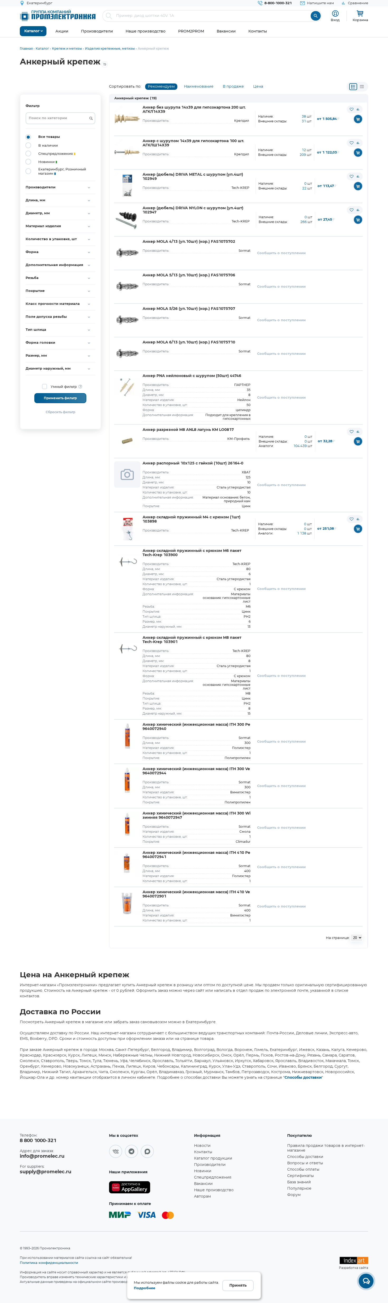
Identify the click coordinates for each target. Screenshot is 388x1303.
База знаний (299, 1182)
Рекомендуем (161, 87)
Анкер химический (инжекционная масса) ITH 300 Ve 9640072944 (196, 771)
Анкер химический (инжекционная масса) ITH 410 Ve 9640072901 (196, 894)
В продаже (233, 87)
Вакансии (203, 1184)
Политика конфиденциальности (49, 1262)
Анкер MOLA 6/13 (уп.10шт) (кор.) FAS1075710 (189, 342)
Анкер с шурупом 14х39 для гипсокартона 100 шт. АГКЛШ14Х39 (193, 143)
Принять (238, 1285)
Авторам (202, 1196)
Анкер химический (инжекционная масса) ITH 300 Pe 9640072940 (196, 727)
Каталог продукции (213, 1158)
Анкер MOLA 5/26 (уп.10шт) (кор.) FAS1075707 (189, 309)
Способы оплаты (303, 1169)
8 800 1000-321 (38, 1140)
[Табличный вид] (362, 86)
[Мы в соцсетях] (115, 1151)
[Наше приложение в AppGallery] (149, 1187)
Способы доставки (303, 1077)
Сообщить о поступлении (281, 253)
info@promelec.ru (42, 1156)
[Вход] (335, 13)
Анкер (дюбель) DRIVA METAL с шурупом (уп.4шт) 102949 (193, 177)
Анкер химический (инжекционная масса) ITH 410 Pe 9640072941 (196, 855)
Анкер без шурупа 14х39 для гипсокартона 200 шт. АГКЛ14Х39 (194, 110)
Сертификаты (300, 1176)
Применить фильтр (60, 398)
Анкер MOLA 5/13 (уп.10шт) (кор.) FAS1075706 (189, 275)
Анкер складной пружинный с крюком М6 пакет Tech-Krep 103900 (192, 553)
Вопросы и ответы (305, 1163)
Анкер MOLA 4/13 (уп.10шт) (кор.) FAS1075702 (189, 242)
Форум (294, 1195)
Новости (202, 1146)
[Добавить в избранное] (351, 109)
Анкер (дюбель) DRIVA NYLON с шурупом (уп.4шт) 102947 (193, 210)
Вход (335, 20)
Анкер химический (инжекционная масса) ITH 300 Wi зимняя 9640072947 (196, 816)
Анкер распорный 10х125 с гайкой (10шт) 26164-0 (193, 463)
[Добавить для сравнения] (358, 109)
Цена (258, 87)
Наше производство (214, 1190)
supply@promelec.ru (45, 1172)
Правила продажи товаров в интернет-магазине (326, 1148)
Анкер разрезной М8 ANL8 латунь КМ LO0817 (188, 430)
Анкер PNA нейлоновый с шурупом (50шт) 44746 (192, 376)
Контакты (203, 1152)
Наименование (199, 87)
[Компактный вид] (353, 86)
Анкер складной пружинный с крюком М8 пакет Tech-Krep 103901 (192, 640)
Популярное (299, 1188)
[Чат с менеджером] (366, 1281)
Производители (210, 1165)
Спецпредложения (212, 1177)
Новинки (202, 1171)
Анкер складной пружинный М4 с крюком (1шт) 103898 (191, 519)
